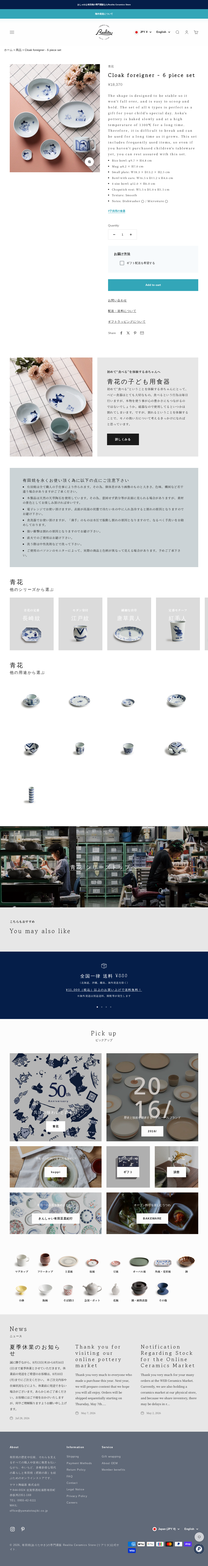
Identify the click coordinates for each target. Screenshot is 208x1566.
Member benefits (113, 1469)
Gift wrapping (111, 1456)
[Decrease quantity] (114, 234)
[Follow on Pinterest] (23, 1529)
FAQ (70, 1476)
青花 (111, 66)
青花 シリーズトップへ (104, 866)
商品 (19, 50)
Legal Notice (75, 1489)
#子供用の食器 (116, 210)
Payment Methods (79, 1463)
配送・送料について (122, 310)
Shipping (73, 1456)
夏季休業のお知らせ (35, 1350)
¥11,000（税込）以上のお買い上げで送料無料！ (104, 989)
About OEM (110, 1463)
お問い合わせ (117, 300)
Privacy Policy (77, 1496)
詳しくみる (123, 439)
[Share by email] (142, 333)
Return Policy (76, 1469)
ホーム (8, 50)
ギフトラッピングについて (127, 321)
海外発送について (104, 14)
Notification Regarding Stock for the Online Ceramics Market (168, 1356)
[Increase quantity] (131, 234)
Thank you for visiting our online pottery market (98, 1356)
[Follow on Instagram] (12, 1529)
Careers (72, 1502)
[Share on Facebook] (121, 333)
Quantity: (114, 225)
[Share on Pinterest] (135, 333)
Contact (72, 1482)
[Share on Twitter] (128, 333)
